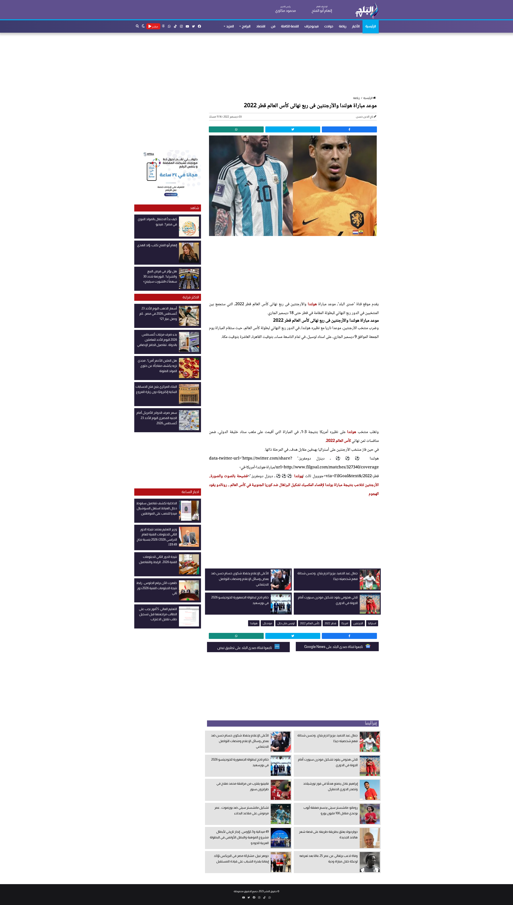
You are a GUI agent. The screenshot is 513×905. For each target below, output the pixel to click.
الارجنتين (358, 623)
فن (273, 26)
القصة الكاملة (290, 26)
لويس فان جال (286, 623)
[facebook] (349, 129)
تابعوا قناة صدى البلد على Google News (334, 647)
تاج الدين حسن (364, 116)
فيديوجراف (311, 26)
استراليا (372, 623)
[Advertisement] (258, 65)
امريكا (344, 623)
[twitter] (292, 129)
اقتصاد (260, 26)
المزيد (230, 26)
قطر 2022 (330, 623)
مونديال (267, 623)
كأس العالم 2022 (338, 441)
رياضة (342, 26)
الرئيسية (370, 26)
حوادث (328, 26)
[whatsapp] (236, 129)
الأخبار (356, 26)
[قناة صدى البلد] (367, 10)
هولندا (312, 304)
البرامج (246, 26)
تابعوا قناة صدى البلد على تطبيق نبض (245, 648)
